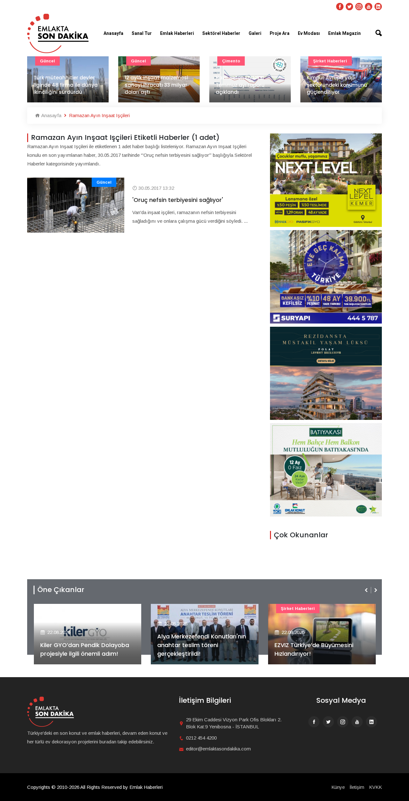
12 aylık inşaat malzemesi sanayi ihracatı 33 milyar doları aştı (156, 84)
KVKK (375, 787)
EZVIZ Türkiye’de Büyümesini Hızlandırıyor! (313, 649)
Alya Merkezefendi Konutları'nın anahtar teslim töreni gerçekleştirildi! (201, 645)
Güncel (47, 61)
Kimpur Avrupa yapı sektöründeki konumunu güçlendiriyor (337, 84)
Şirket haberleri (330, 61)
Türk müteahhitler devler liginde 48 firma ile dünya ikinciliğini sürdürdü (66, 84)
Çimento (231, 61)
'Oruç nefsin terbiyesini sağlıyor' (177, 200)
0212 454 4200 (201, 738)
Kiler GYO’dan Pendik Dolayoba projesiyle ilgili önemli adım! (84, 649)
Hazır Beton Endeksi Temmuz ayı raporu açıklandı (240, 84)
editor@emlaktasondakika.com (218, 748)
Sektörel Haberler (221, 33)
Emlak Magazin (344, 33)
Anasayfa (113, 33)
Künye (338, 787)
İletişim (357, 787)
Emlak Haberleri (177, 33)
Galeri (255, 33)
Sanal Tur (142, 33)
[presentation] (367, 590)
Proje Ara (279, 33)
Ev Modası (309, 33)
